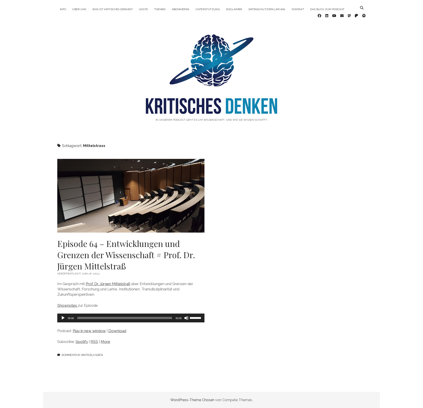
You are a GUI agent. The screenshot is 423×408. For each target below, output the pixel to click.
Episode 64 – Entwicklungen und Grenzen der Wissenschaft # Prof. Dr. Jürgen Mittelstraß (130, 196)
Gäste (143, 9)
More (105, 341)
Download (117, 331)
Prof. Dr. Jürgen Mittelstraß (108, 284)
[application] (130, 318)
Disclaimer (234, 9)
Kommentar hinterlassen (82, 355)
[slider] (196, 318)
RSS (94, 341)
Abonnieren (180, 9)
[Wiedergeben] (63, 318)
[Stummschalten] (186, 318)
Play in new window (89, 331)
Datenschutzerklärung (267, 9)
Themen (160, 9)
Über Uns (79, 9)
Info (63, 9)
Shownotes (67, 305)
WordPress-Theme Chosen (192, 400)
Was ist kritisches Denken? (112, 9)
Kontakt (298, 9)
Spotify (82, 341)
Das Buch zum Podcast (327, 9)
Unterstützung (207, 9)
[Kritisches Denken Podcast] (211, 108)
